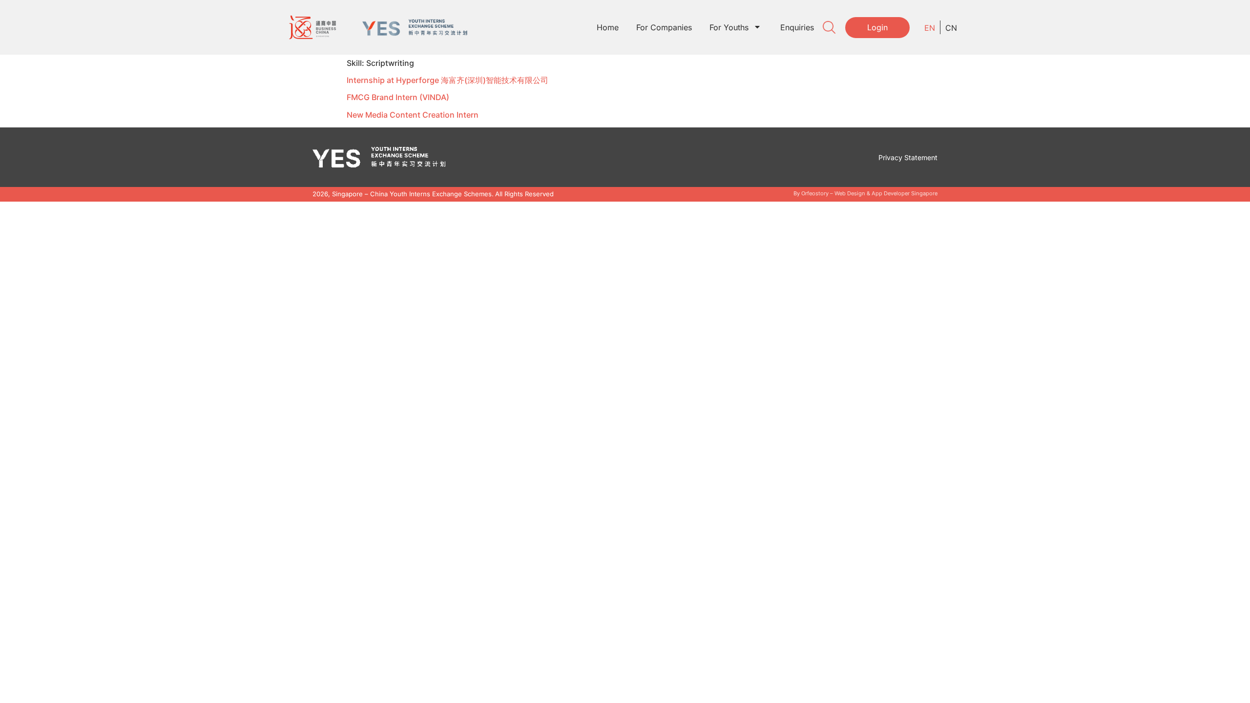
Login (877, 27)
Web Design (849, 193)
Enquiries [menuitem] (797, 27)
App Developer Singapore (905, 193)
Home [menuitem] (608, 27)
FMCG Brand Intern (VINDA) (398, 97)
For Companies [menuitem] (664, 27)
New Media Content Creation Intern (413, 115)
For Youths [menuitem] (729, 27)
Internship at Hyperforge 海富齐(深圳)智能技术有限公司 (447, 80)
